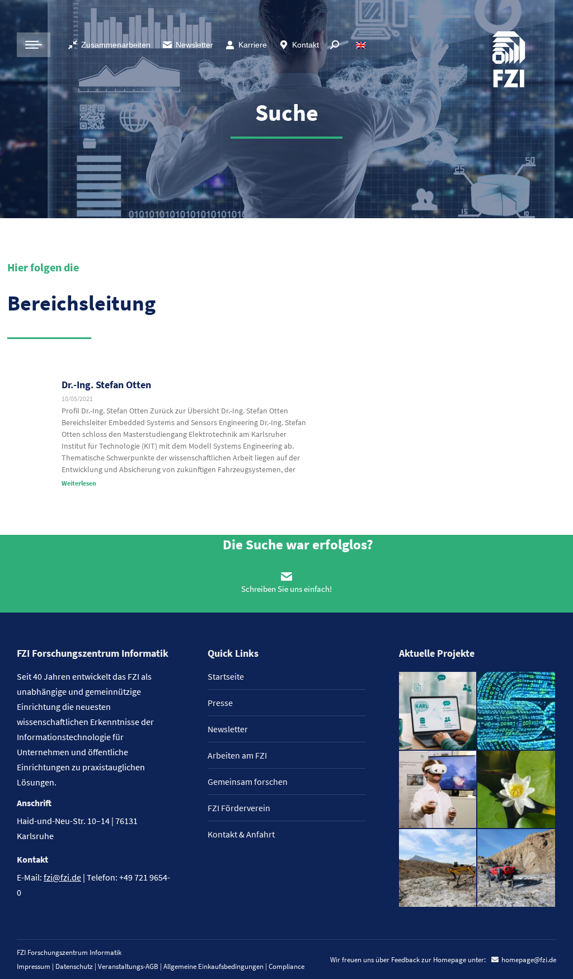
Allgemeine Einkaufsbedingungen (213, 966)
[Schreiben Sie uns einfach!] (286, 576)
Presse (220, 702)
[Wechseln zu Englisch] (362, 45)
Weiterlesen (79, 483)
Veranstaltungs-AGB (128, 966)
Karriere (252, 44)
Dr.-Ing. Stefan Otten (106, 384)
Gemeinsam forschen (248, 781)
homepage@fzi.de (528, 959)
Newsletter (194, 44)
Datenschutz (74, 966)
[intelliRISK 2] (438, 868)
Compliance (286, 966)
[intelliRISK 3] (516, 868)
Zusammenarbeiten (116, 44)
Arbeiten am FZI (237, 755)
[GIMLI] (516, 711)
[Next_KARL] (438, 711)
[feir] (438, 790)
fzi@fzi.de (62, 877)
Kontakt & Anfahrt (241, 834)
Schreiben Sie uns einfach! (286, 588)
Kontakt (305, 44)
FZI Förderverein (239, 807)
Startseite (226, 676)
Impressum (33, 966)
